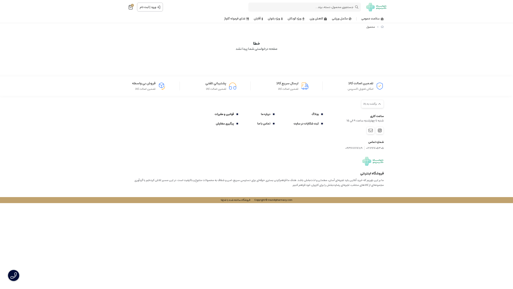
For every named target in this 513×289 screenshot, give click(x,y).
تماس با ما (263, 124)
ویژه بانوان (274, 19)
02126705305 (375, 148)
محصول (370, 27)
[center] (356, 7)
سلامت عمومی (370, 19)
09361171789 (354, 148)
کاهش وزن (316, 19)
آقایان (257, 19)
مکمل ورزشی (340, 19)
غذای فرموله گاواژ (234, 19)
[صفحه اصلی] (382, 27)
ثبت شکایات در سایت (306, 124)
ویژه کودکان (294, 19)
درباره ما (265, 114)
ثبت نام (144, 7)
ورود (153, 7)
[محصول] (373, 161)
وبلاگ (315, 114)
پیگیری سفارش (225, 124)
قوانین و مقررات (224, 114)
